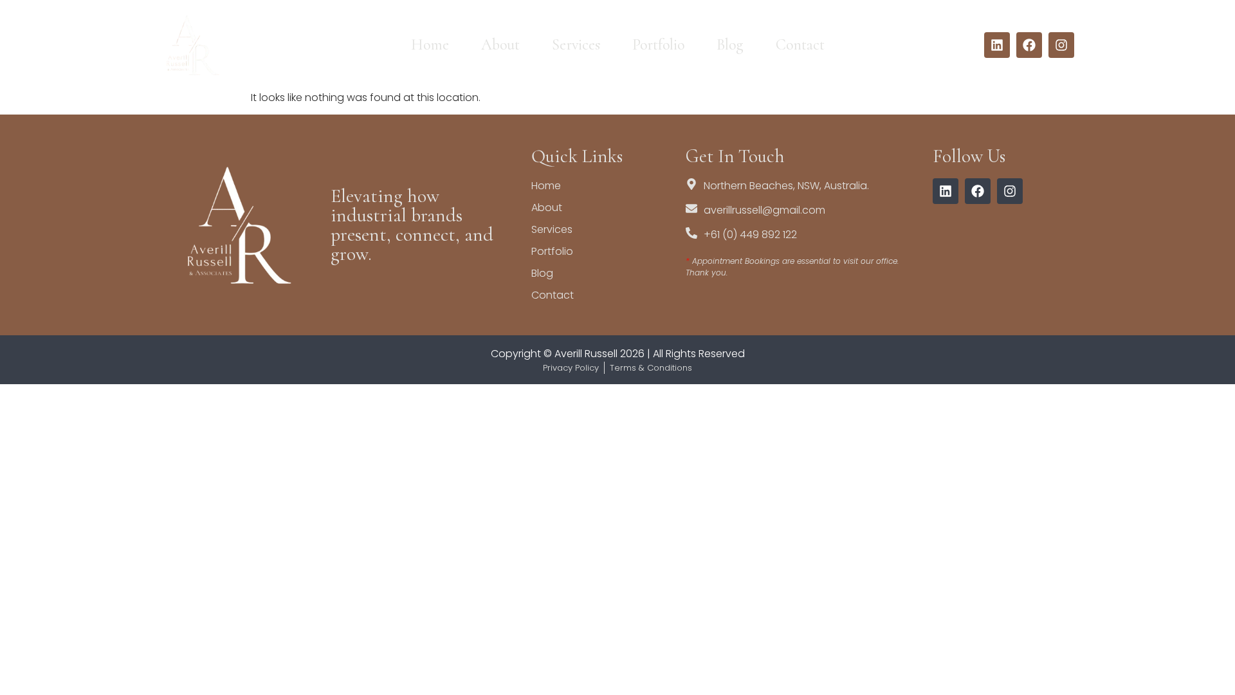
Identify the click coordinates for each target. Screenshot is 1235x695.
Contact (800, 44)
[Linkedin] (997, 45)
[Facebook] (1029, 45)
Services (576, 44)
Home (430, 44)
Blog (730, 44)
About (500, 44)
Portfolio (658, 44)
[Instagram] (1061, 45)
